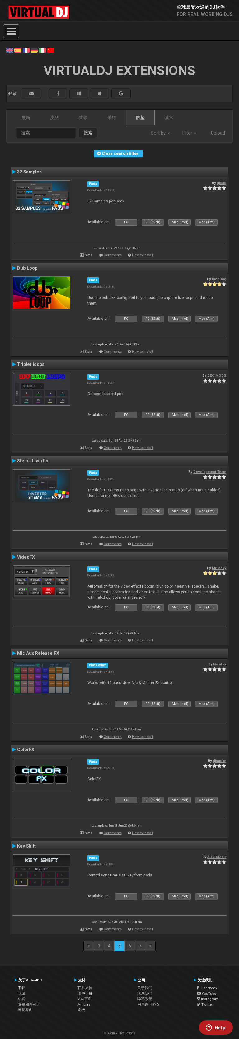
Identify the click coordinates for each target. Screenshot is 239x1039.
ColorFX (25, 749)
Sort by (159, 132)
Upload (218, 132)
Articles (83, 1004)
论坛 (81, 1010)
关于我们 (144, 988)
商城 (21, 993)
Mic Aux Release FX (38, 653)
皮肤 (54, 117)
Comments (113, 255)
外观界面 (25, 1010)
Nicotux (219, 664)
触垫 (140, 117)
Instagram (209, 999)
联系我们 (144, 993)
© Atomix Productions (119, 1033)
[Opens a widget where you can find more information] (216, 1028)
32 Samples (29, 171)
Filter (187, 132)
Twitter (206, 1004)
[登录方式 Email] (31, 93)
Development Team (209, 472)
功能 (21, 999)
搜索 (88, 132)
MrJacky (219, 568)
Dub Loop (27, 268)
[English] (9, 49)
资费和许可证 (29, 1004)
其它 (169, 117)
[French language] (26, 49)
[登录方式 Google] (121, 93)
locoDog (219, 279)
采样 (111, 117)
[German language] (34, 49)
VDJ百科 (84, 999)
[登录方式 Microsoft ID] (78, 93)
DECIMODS (216, 375)
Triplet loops (31, 364)
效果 (83, 117)
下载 (21, 988)
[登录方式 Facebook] (58, 93)
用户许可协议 (148, 1004)
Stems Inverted (33, 460)
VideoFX (26, 557)
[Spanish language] (17, 49)
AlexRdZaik (216, 857)
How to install (142, 255)
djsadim (219, 760)
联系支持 (84, 988)
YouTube (208, 993)
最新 (25, 117)
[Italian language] (42, 49)
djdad (221, 183)
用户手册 (84, 993)
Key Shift (26, 845)
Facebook (208, 988)
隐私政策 (144, 999)
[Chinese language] (50, 49)
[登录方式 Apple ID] (100, 93)
